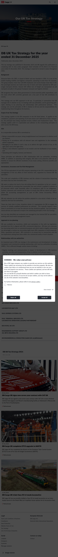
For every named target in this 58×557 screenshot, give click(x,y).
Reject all (13, 297)
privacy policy (35, 282)
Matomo (9, 284)
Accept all (44, 297)
